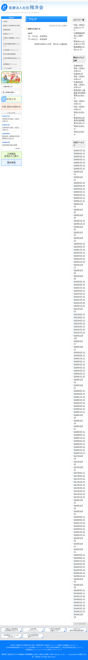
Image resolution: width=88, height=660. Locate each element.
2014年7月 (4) (79, 596)
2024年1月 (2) (79, 224)
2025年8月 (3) (79, 186)
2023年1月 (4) (79, 262)
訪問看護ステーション (33, 649)
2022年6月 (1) (79, 291)
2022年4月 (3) (79, 297)
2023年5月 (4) (79, 256)
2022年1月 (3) (79, 306)
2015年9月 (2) (79, 555)
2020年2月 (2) (79, 373)
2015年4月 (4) (79, 570)
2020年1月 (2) (79, 376)
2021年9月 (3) (79, 314)
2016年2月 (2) (79, 532)
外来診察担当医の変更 (9, 145)
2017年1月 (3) (79, 497)
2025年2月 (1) (79, 198)
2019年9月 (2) (79, 391)
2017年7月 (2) (79, 479)
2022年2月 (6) (79, 303)
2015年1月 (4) (79, 576)
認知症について (50, 645)
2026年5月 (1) (79, 156)
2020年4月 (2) (79, 367)
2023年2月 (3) (79, 259)
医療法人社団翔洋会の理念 (26, 645)
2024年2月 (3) (79, 221)
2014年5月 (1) (79, 602)
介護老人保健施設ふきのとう (67, 645)
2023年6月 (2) (79, 253)
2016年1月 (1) (79, 535)
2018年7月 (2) (79, 438)
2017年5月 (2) (79, 485)
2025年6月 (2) (79, 189)
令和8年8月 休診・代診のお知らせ (79, 84)
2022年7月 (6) (79, 288)
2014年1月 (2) (79, 611)
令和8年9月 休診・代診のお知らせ (79, 68)
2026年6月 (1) (79, 153)
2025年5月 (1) (79, 192)
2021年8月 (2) (79, 317)
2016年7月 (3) (79, 523)
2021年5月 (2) (79, 323)
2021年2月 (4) (79, 329)
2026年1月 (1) (79, 168)
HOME (12, 645)
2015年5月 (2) (79, 567)
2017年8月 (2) (79, 476)
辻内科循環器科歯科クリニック (16, 647)
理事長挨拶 (40, 645)
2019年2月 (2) (79, 409)
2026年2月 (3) (79, 165)
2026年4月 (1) (79, 159)
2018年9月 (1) (79, 432)
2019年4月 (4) (79, 403)
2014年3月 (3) (79, 605)
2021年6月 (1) (79, 320)
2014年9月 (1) (79, 590)
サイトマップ (57, 649)
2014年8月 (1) (79, 593)
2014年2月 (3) (79, 608)
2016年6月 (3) (79, 526)
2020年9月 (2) (79, 352)
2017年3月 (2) (79, 491)
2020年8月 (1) (79, 355)
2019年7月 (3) (79, 397)
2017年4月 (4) (79, 488)
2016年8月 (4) (79, 520)
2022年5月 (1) (79, 294)
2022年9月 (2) (79, 281)
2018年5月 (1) (79, 444)
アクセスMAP (47, 649)
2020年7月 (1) (79, 358)
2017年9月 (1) (79, 473)
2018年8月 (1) (79, 435)
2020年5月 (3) (79, 364)
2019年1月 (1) (79, 412)
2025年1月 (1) (79, 201)
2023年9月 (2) (79, 244)
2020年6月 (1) (79, 361)
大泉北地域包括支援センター (71, 647)
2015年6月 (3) (79, 564)
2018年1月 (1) (79, 453)
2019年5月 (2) (79, 400)
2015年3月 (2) (79, 573)
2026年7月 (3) (79, 150)
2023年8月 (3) (79, 247)
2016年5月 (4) (79, 529)
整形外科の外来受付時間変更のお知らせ (79, 120)
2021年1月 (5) (79, 332)
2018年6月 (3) (79, 441)
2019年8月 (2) (79, 394)
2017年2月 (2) (79, 494)
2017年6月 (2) (79, 482)
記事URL (63, 44)
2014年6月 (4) (79, 599)
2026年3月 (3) (79, 162)
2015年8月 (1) (79, 558)
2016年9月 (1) (79, 517)
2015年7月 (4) (79, 561)
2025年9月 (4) (79, 183)
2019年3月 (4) (79, 406)
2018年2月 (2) (79, 450)
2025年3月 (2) (79, 195)
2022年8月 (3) (79, 284)
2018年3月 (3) (79, 447)
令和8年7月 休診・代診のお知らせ (79, 76)
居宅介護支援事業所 (53, 647)
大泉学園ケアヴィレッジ (37, 647)
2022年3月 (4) (79, 300)
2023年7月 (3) (79, 250)
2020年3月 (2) (79, 370)
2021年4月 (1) (79, 326)
